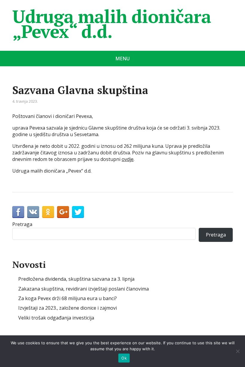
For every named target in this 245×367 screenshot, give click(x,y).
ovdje (128, 159)
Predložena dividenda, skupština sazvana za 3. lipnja (76, 279)
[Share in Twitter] (78, 212)
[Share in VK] (33, 212)
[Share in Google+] (63, 212)
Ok (124, 358)
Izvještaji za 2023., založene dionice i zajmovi (67, 308)
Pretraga (22, 224)
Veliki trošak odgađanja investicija (56, 317)
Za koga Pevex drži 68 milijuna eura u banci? (67, 298)
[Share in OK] (48, 212)
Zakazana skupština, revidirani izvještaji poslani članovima (83, 288)
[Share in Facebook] (18, 212)
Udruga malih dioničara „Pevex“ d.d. (111, 24)
